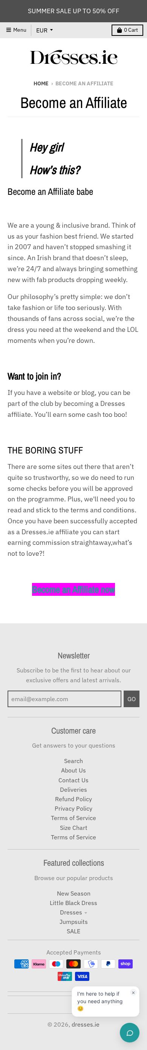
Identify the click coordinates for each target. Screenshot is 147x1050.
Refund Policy (73, 799)
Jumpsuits (74, 921)
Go (131, 699)
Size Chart (73, 827)
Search (73, 761)
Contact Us (73, 780)
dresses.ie (86, 1024)
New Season (73, 893)
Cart (131, 29)
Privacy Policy (73, 808)
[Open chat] (129, 1032)
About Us (73, 770)
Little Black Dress (73, 903)
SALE (73, 931)
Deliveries (73, 789)
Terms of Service (73, 818)
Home (41, 83)
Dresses (71, 912)
